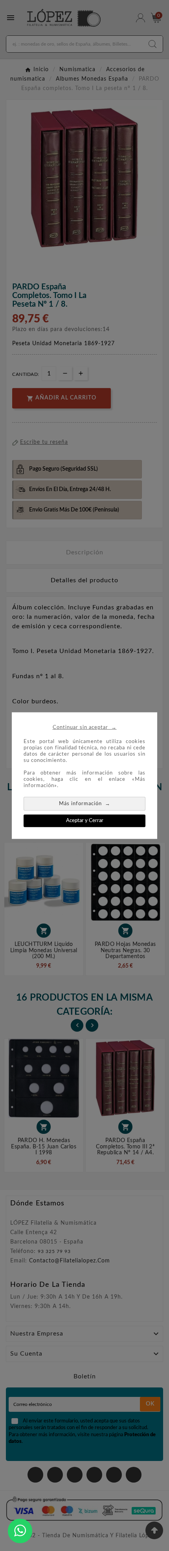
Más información (84, 803)
